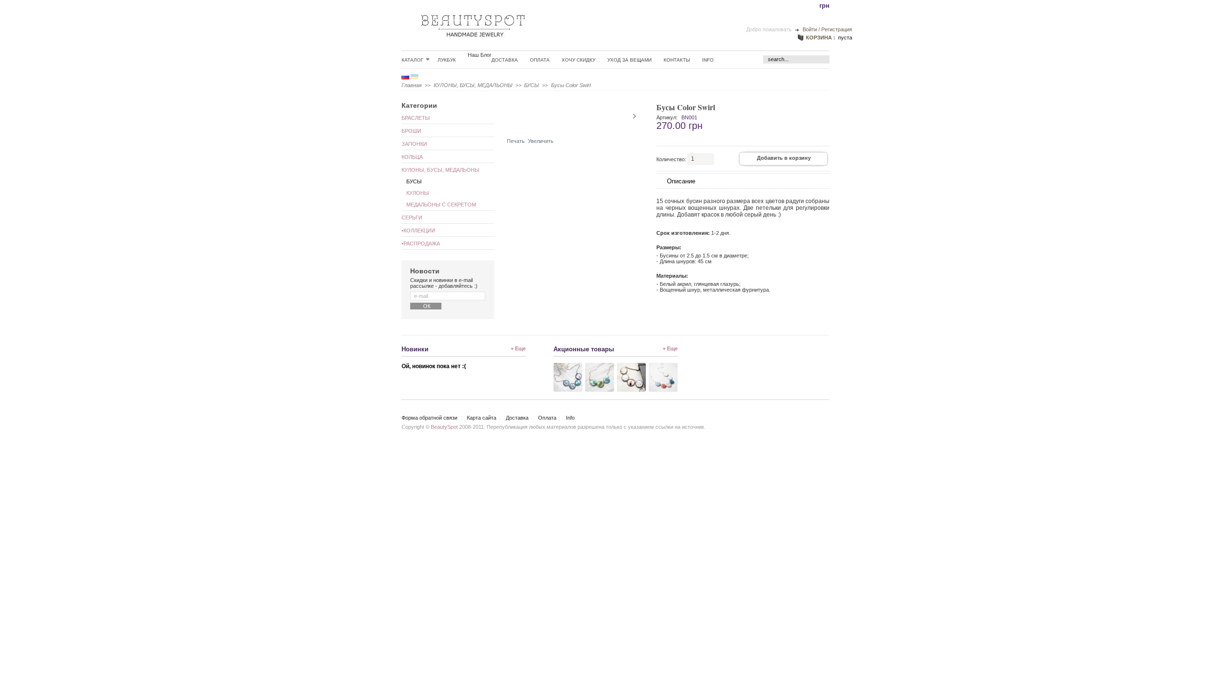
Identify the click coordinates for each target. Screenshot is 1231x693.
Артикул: (667, 117)
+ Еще (518, 348)
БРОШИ (411, 131)
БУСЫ (531, 85)
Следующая (634, 116)
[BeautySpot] (473, 44)
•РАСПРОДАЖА (421, 243)
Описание (681, 181)
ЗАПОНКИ (414, 144)
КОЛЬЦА (412, 157)
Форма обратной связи (429, 418)
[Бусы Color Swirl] (535, 126)
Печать (516, 141)
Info (708, 60)
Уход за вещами (629, 60)
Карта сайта (481, 418)
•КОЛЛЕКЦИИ (418, 230)
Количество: (671, 159)
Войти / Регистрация (827, 29)
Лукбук (447, 60)
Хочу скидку (578, 60)
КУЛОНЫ (417, 193)
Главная (412, 85)
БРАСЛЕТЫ (416, 118)
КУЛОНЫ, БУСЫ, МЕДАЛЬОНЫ (473, 85)
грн (824, 5)
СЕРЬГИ (412, 217)
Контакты (677, 60)
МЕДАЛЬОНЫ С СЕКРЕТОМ (441, 204)
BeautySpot (444, 427)
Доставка (504, 60)
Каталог (412, 60)
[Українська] (414, 77)
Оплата (540, 60)
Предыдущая (513, 116)
